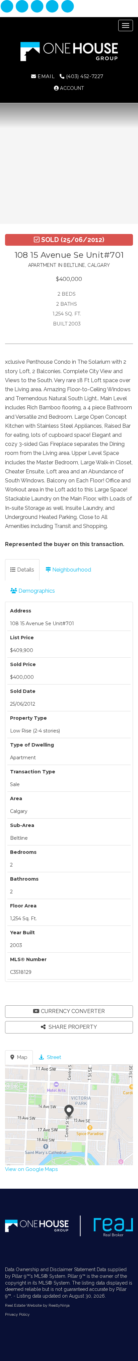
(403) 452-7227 (84, 76)
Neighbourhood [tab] (71, 570)
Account (71, 88)
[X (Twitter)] (53, 7)
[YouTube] (67, 7)
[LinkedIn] (38, 7)
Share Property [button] (72, 1027)
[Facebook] (7, 7)
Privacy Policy (17, 1314)
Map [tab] (21, 1057)
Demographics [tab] (36, 591)
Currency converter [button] (73, 1011)
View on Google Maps (31, 1169)
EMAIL (45, 76)
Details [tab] (25, 570)
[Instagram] (22, 7)
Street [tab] (53, 1057)
